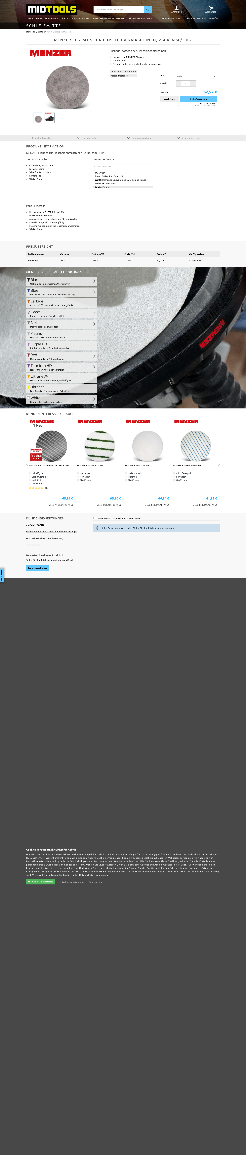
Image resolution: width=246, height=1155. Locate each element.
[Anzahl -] (178, 83)
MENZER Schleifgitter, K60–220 (49, 465)
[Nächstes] (102, 79)
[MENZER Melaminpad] (147, 440)
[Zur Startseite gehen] (51, 9)
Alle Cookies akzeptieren (41, 881)
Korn (162, 75)
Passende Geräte (103, 159)
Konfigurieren (96, 881)
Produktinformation (42, 137)
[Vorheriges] (31, 79)
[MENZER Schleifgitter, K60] (51, 440)
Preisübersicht (89, 137)
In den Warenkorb (198, 99)
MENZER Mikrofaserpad (188, 465)
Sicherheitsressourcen (192, 137)
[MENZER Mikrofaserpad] (195, 440)
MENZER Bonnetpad (90, 465)
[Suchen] (148, 9)
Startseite (30, 31)
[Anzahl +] (193, 83)
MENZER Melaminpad (138, 465)
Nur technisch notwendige (71, 881)
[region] (66, 86)
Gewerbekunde (191, 106)
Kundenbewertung (141, 137)
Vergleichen (169, 99)
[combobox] (119, 9)
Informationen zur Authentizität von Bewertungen (51, 531)
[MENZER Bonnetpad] (99, 440)
